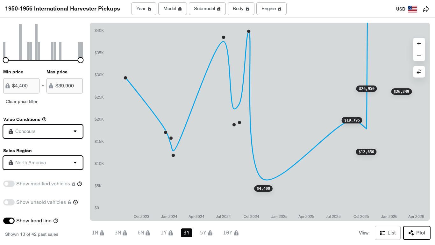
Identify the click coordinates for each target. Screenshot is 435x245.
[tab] (144, 9)
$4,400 (263, 188)
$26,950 (366, 88)
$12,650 (366, 152)
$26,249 (401, 91)
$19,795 (352, 120)
